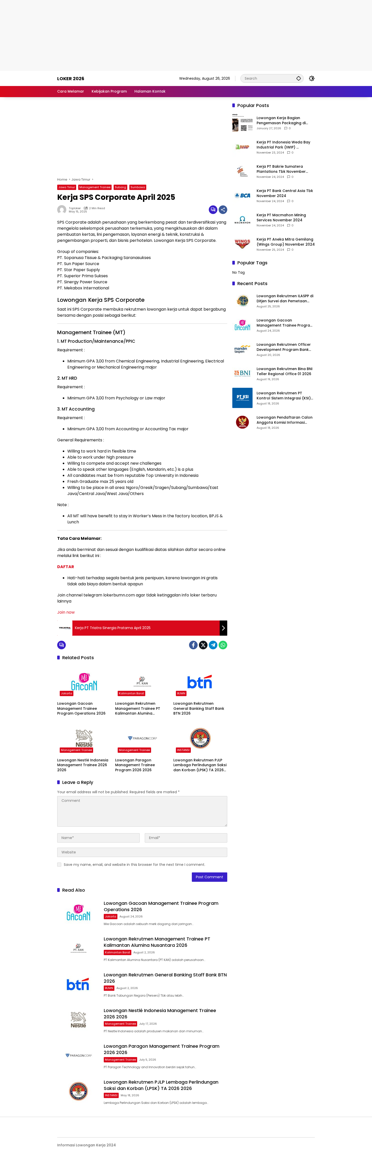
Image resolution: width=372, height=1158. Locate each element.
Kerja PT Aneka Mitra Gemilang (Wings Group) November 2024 (286, 242)
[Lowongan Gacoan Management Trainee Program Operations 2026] (84, 682)
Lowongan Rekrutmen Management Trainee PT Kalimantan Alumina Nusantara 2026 (137, 708)
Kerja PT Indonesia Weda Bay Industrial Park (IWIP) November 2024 (283, 145)
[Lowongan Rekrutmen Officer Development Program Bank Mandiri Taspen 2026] (242, 349)
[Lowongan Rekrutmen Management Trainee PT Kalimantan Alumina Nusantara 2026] (142, 682)
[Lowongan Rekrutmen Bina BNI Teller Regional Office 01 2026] (242, 373)
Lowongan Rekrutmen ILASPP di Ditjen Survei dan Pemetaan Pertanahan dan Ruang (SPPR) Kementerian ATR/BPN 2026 (285, 299)
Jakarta (66, 693)
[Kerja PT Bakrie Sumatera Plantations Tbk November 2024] (242, 171)
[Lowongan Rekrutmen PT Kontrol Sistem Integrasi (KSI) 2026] (242, 398)
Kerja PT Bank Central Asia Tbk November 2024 (285, 193)
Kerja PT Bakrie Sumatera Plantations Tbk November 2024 (281, 169)
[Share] (223, 209)
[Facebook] (193, 645)
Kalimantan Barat (131, 693)
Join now (66, 612)
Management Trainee (94, 187)
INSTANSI (183, 750)
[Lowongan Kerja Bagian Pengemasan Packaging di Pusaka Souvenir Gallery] (242, 123)
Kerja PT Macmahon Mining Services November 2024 (281, 218)
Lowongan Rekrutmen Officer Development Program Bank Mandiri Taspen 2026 (284, 347)
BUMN (181, 693)
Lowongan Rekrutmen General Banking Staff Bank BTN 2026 (198, 708)
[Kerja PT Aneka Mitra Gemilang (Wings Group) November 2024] (242, 244)
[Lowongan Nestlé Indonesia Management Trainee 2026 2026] (84, 738)
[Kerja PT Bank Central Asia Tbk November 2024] (242, 195)
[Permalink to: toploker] (63, 209)
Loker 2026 (70, 78)
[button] (299, 78)
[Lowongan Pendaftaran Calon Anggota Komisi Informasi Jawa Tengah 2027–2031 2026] (242, 422)
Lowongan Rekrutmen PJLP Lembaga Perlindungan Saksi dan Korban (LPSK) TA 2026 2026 (199, 765)
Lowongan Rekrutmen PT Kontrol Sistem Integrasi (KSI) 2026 (284, 396)
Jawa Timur (66, 187)
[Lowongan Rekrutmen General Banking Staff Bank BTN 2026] (200, 682)
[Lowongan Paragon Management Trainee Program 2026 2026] (142, 738)
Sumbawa (138, 187)
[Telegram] (213, 645)
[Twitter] (203, 645)
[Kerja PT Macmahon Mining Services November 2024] (242, 220)
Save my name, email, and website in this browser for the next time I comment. (134, 864)
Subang (120, 187)
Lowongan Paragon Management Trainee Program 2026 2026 (135, 765)
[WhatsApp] (223, 645)
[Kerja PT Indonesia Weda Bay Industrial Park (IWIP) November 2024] (242, 147)
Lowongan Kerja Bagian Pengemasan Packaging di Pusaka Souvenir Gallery (281, 120)
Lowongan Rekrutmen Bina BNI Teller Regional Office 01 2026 (285, 371)
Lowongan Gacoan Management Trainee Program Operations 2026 (81, 708)
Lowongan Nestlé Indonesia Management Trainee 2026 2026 (82, 765)
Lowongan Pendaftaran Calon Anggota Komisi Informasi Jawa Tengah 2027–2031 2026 (285, 420)
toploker (75, 208)
